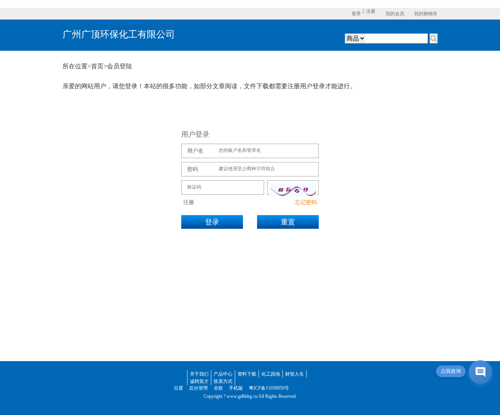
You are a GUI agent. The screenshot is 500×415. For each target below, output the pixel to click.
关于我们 (199, 374)
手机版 (236, 388)
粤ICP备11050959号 (269, 388)
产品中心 (223, 374)
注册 (370, 11)
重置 (288, 222)
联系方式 (223, 381)
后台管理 (198, 388)
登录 (356, 13)
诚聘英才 (199, 381)
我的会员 (395, 13)
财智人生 (294, 374)
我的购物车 (426, 13)
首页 (97, 66)
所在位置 (75, 66)
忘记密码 (306, 202)
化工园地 (270, 374)
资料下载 (247, 374)
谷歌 (218, 388)
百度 (178, 388)
